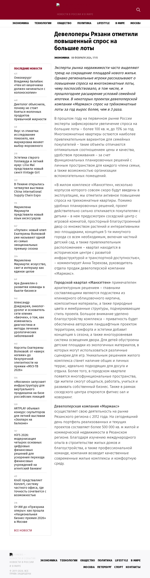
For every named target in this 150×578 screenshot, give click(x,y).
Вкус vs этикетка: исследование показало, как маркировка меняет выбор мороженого (29, 138)
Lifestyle (103, 23)
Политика (84, 23)
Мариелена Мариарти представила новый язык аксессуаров (28, 212)
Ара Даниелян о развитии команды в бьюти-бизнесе (29, 287)
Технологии (43, 23)
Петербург (104, 567)
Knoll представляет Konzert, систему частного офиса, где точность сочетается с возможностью (30, 487)
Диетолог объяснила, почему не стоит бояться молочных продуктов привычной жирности (30, 111)
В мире (120, 23)
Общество (64, 23)
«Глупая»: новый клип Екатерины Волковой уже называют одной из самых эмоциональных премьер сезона (30, 239)
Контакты (133, 567)
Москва (135, 23)
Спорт (118, 567)
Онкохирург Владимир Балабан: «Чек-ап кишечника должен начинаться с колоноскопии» (29, 85)
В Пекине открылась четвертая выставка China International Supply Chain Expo (29, 189)
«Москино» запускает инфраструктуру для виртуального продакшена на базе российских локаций (30, 389)
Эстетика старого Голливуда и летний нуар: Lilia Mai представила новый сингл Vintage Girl (28, 165)
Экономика (20, 23)
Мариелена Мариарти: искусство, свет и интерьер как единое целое (30, 265)
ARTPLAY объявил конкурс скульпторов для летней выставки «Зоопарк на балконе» (29, 415)
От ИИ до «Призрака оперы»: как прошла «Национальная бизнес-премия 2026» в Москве (30, 514)
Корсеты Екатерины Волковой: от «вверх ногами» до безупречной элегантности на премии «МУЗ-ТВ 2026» (29, 359)
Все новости (23, 530)
